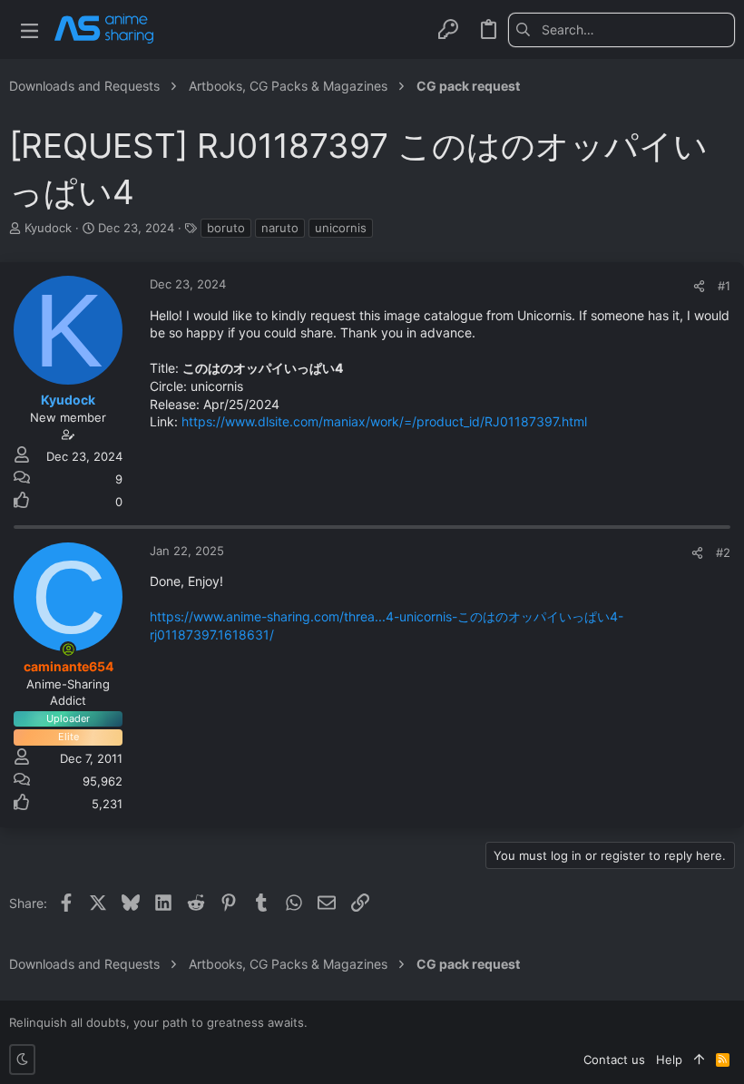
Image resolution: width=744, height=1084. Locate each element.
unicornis (341, 227)
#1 (724, 285)
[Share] (699, 286)
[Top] (699, 1059)
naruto (280, 227)
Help (669, 1059)
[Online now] (68, 649)
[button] (29, 29)
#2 (723, 552)
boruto (226, 227)
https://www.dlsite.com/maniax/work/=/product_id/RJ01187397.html (382, 421)
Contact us (614, 1059)
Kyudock (48, 227)
